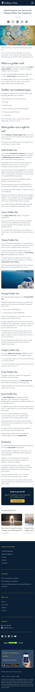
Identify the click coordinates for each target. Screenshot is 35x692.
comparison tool (21, 435)
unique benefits (11, 447)
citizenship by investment (17, 153)
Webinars (4, 607)
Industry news (5, 604)
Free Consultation (17, 501)
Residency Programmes (7, 554)
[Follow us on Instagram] (12, 636)
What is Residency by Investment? (10, 581)
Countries (4, 557)
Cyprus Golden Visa (10, 215)
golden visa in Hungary (14, 353)
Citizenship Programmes (7, 551)
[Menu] (32, 3)
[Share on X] (13, 21)
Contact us (4, 610)
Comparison (4, 563)
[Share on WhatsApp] (22, 21)
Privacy (3, 676)
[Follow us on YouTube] (15, 636)
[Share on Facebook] (8, 21)
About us (4, 601)
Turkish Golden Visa (26, 380)
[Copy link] (26, 21)
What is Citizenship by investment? (10, 578)
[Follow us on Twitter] (6, 636)
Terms (8, 676)
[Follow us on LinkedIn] (9, 636)
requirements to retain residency (10, 262)
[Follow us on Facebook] (2, 636)
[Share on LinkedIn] (17, 21)
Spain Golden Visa (8, 397)
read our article (11, 76)
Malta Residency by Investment (11, 157)
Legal (18, 676)
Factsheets (4, 560)
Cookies (13, 676)
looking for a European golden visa (15, 135)
